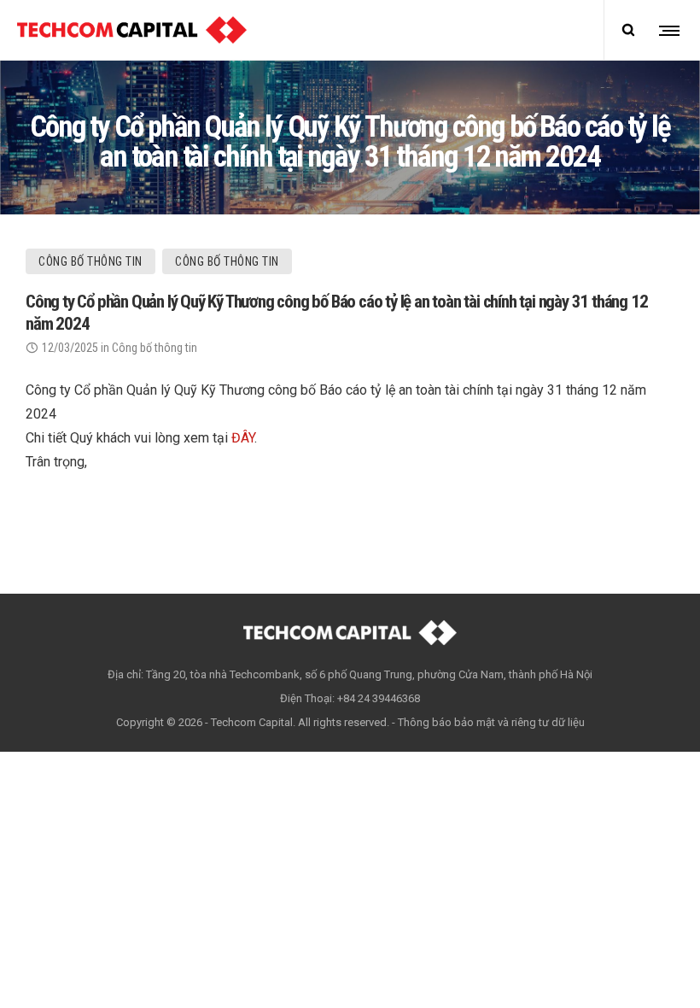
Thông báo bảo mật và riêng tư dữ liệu (491, 722)
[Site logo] (132, 30)
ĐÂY (242, 438)
